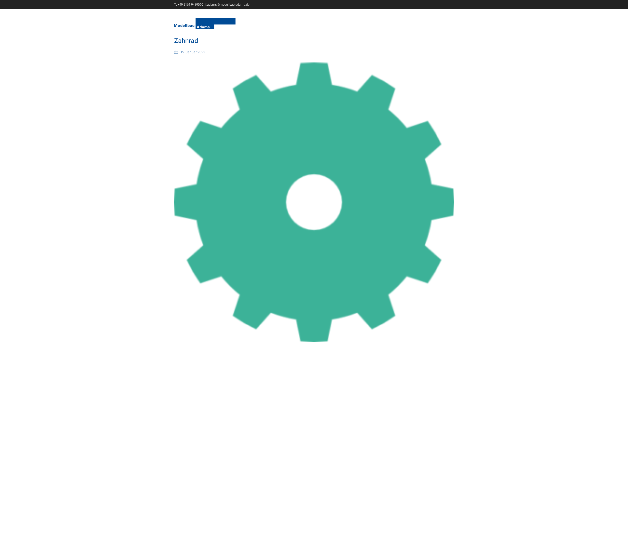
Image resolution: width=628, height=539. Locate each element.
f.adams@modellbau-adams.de (227, 4)
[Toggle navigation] (451, 23)
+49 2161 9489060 (190, 4)
